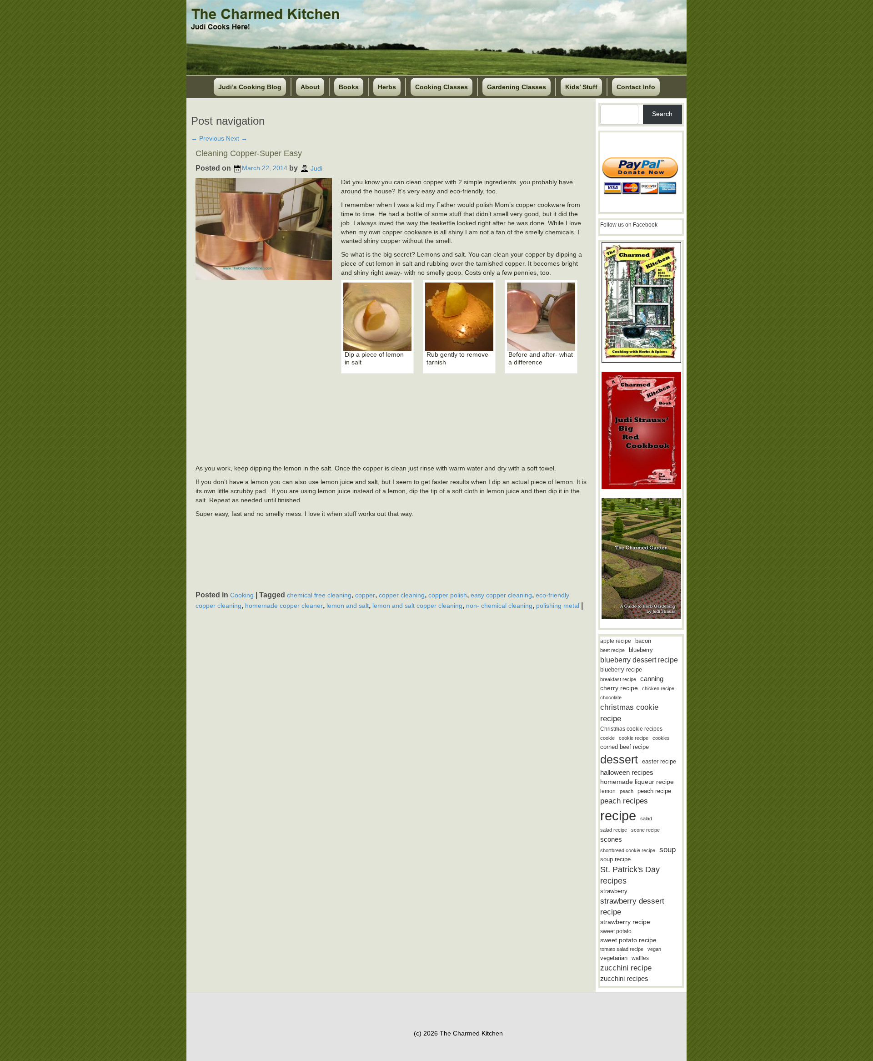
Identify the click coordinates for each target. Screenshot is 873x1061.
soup (667, 849)
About (310, 87)
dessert (619, 759)
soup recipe (615, 859)
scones (611, 839)
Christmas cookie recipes (631, 729)
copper (365, 595)
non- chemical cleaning (499, 605)
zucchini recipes (624, 978)
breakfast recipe (618, 679)
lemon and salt (347, 605)
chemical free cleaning (319, 595)
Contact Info (636, 87)
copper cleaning (402, 595)
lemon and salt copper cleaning (417, 605)
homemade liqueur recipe (637, 781)
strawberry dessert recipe (632, 906)
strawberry (613, 891)
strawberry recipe (625, 922)
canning (651, 678)
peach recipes (624, 801)
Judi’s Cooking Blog (249, 87)
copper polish (447, 595)
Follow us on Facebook (628, 225)
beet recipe (612, 650)
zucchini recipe (626, 968)
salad (646, 818)
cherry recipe (619, 688)
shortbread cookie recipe (627, 850)
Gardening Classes (516, 87)
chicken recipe (658, 688)
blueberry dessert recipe (639, 660)
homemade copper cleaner (284, 605)
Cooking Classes (441, 87)
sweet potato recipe (628, 940)
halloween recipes (626, 772)
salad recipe (613, 830)
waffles (640, 958)
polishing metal (557, 605)
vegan (654, 949)
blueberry (641, 650)
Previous (207, 138)
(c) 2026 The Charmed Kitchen (458, 1033)
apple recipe (615, 641)
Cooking (242, 595)
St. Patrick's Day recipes (630, 875)
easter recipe (659, 761)
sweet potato (616, 931)
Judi (316, 168)
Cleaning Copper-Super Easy (249, 153)
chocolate (611, 697)
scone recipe (645, 830)
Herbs (387, 87)
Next (236, 138)
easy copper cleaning (501, 595)
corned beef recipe (624, 747)
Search (662, 113)
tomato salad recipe (621, 949)
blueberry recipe (621, 669)
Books (349, 87)
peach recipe (654, 791)
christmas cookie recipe (629, 712)
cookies (661, 738)
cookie (607, 738)
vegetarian (613, 958)
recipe (618, 815)
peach (626, 791)
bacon (643, 640)
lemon (608, 791)
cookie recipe (633, 738)
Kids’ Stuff (581, 87)
